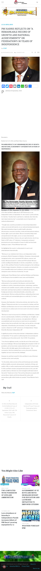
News (11, 24)
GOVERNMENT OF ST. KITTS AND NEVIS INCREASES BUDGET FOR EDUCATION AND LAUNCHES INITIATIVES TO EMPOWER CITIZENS (31, 497)
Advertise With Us (15, 566)
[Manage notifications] (4, 566)
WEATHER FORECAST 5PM (30, 527)
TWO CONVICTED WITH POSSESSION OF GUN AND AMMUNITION (9, 493)
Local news (5, 24)
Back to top (36, 568)
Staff (5, 48)
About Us (33, 564)
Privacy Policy (25, 566)
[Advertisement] (20, 114)
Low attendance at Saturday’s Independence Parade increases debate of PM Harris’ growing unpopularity (9, 519)
